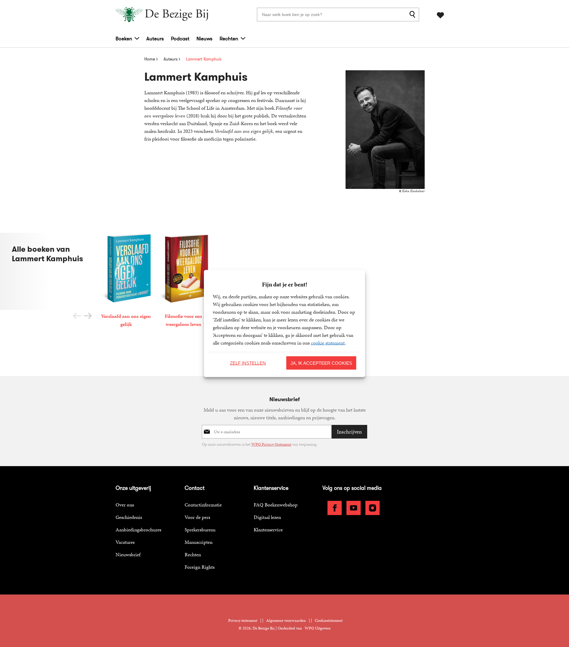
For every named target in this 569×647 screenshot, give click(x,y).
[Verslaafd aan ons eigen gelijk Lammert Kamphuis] (126, 281)
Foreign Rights (200, 566)
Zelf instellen (248, 362)
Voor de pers (197, 517)
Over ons (125, 504)
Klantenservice (268, 529)
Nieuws (204, 38)
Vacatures (125, 542)
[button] (88, 315)
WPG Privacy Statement (271, 444)
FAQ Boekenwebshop (276, 504)
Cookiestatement (329, 620)
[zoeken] (413, 14)
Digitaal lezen (267, 517)
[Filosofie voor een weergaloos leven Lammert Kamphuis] (183, 281)
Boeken (124, 38)
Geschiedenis (129, 517)
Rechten (229, 38)
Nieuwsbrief (128, 554)
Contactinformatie (203, 504)
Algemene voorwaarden (286, 620)
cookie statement (328, 342)
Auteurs (155, 38)
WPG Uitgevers (317, 628)
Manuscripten (198, 542)
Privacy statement (242, 620)
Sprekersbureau (200, 529)
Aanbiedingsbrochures (138, 529)
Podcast (180, 38)
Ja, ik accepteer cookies (321, 362)
